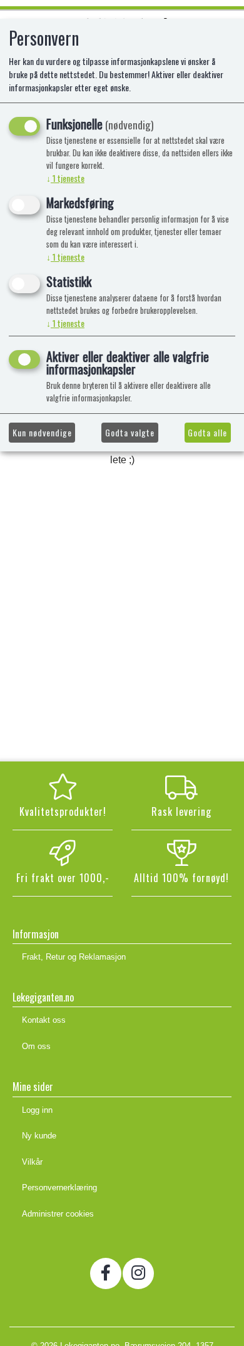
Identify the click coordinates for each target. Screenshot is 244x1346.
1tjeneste (65, 177)
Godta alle (207, 432)
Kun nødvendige (42, 432)
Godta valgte (130, 432)
